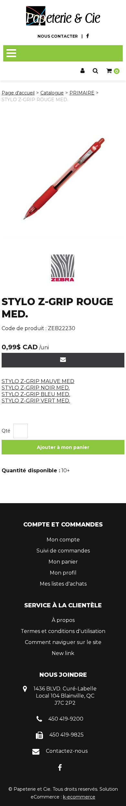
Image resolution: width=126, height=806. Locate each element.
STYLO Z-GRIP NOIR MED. (36, 388)
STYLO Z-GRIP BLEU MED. (36, 394)
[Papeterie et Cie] (63, 16)
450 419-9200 (65, 719)
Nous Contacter (57, 36)
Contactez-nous (67, 751)
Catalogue (52, 93)
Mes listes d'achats (63, 584)
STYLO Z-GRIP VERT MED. (36, 401)
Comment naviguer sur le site (63, 642)
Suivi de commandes (63, 551)
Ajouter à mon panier (63, 447)
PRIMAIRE (81, 93)
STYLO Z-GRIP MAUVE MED (38, 381)
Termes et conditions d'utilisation (63, 631)
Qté (6, 431)
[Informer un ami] (63, 360)
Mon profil (63, 573)
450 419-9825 (66, 735)
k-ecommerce (79, 797)
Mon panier (63, 562)
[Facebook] (60, 767)
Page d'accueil (18, 93)
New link (63, 653)
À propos (63, 620)
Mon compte (63, 540)
